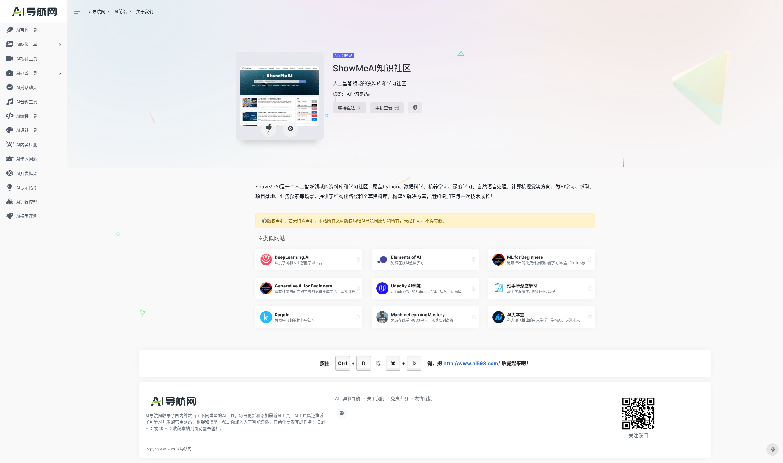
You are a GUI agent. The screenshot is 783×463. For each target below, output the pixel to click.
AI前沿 (120, 11)
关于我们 (144, 11)
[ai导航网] (172, 403)
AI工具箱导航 (347, 398)
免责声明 (399, 398)
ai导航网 (97, 11)
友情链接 (423, 398)
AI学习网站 (343, 55)
